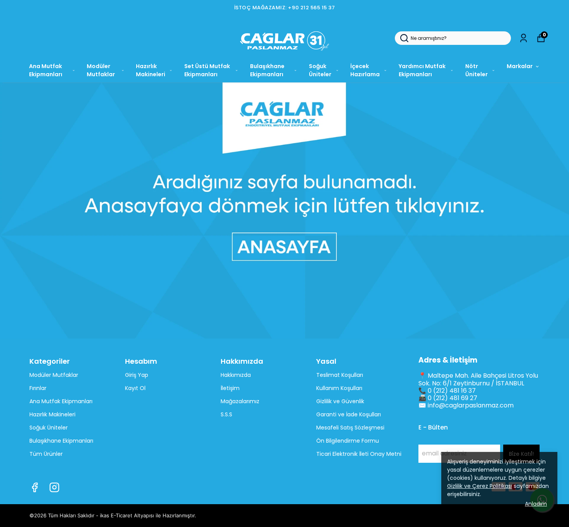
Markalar (520, 66)
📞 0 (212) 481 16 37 (447, 390)
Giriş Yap (136, 375)
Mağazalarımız (240, 401)
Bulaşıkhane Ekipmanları (267, 70)
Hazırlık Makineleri (150, 70)
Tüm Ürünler (46, 454)
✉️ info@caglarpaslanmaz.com (466, 405)
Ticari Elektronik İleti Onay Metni (358, 454)
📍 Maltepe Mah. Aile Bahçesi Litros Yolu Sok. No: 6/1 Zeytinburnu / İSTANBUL (478, 379)
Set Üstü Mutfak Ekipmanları (207, 70)
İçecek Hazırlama (365, 70)
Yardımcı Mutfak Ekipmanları (422, 70)
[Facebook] (34, 487)
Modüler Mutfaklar (101, 70)
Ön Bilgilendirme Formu (347, 441)
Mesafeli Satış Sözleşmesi (350, 427)
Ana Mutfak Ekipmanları (45, 70)
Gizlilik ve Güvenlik (340, 401)
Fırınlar (37, 388)
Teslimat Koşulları (339, 375)
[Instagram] (54, 487)
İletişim (230, 388)
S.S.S (226, 414)
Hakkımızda (236, 375)
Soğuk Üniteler (320, 70)
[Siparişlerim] (523, 38)
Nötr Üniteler (476, 70)
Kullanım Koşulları (339, 388)
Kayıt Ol (135, 388)
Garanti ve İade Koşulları (348, 414)
